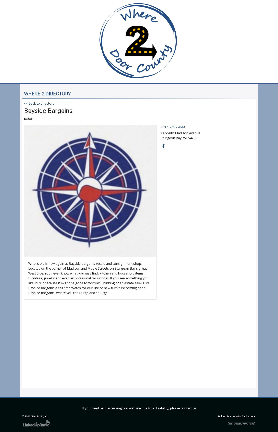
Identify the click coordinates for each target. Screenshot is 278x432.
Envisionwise (234, 416)
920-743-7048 (174, 127)
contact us (188, 408)
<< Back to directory (39, 103)
